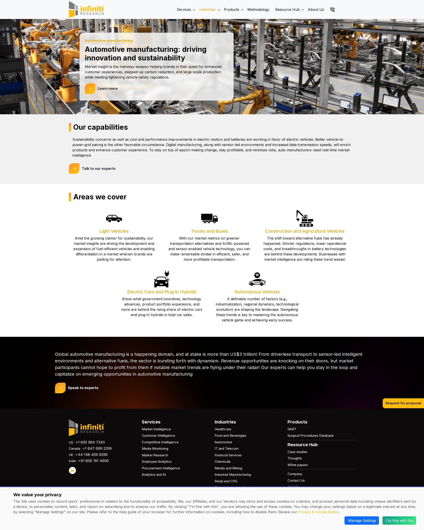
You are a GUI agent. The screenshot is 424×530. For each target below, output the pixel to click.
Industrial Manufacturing (233, 474)
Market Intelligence (156, 429)
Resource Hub (287, 9)
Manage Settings (362, 520)
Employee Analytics (157, 461)
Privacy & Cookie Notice (318, 512)
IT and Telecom (226, 448)
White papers (298, 465)
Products (231, 9)
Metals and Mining (228, 468)
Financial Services (228, 455)
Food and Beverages (230, 435)
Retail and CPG (226, 481)
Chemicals (223, 461)
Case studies (297, 452)
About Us (316, 9)
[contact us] (332, 9)
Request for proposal (403, 403)
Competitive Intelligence (160, 442)
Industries (207, 9)
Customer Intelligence (158, 435)
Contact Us (296, 480)
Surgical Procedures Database (311, 435)
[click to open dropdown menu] (194, 4)
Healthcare (223, 429)
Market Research (155, 455)
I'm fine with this (399, 520)
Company (295, 474)
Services (184, 9)
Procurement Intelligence (161, 468)
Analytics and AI (154, 474)
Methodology (258, 9)
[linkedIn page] (72, 470)
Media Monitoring (155, 448)
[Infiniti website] (86, 9)
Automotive (223, 442)
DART (292, 429)
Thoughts (295, 458)
